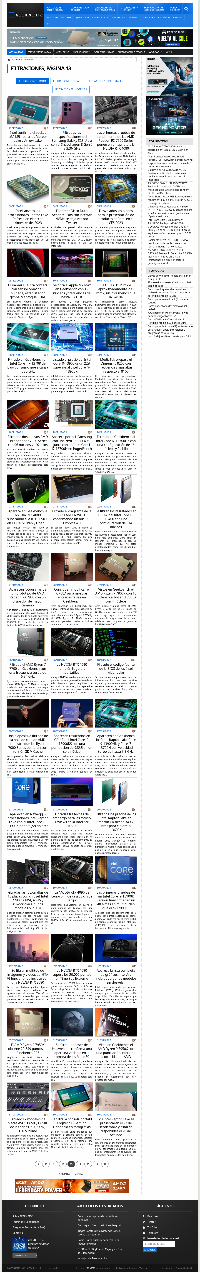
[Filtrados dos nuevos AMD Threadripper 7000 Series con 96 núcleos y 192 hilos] (28, 401)
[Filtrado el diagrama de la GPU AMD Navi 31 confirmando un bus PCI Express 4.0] (72, 475)
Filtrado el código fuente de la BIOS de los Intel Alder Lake (116, 668)
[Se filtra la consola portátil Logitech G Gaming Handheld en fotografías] (72, 1083)
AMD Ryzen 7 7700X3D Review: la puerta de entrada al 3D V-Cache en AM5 (168, 150)
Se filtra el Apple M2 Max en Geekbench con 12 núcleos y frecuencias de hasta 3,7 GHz (72, 291)
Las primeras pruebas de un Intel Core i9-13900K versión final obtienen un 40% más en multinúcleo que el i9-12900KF (116, 900)
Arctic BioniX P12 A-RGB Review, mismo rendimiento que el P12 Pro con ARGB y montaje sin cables (170, 200)
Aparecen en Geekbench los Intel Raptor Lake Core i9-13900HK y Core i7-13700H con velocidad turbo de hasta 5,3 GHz (116, 744)
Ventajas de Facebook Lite (92, 1258)
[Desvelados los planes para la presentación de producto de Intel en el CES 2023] (116, 175)
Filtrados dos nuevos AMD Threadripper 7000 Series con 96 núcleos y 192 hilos (28, 441)
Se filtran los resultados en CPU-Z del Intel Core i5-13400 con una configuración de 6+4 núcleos (115, 519)
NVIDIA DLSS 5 (62, 52)
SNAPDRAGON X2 (81, 52)
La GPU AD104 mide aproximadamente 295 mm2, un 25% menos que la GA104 (115, 291)
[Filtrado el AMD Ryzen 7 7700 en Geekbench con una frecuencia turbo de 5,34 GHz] (28, 628)
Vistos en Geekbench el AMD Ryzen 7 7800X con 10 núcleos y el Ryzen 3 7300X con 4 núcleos (115, 595)
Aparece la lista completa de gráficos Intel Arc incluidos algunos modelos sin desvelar (115, 976)
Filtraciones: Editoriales (105, 81)
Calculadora (105, 8)
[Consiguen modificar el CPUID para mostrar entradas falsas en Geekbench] (72, 553)
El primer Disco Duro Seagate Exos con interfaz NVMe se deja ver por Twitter (72, 217)
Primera (65, 1174)
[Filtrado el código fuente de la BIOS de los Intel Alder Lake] (116, 628)
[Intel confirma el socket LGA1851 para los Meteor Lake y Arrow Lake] (28, 97)
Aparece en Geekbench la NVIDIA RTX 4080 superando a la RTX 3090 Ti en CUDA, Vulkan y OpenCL (27, 517)
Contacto (17, 1233)
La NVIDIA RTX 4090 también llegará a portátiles (72, 668)
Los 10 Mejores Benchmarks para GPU (169, 336)
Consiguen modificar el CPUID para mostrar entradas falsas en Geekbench (72, 595)
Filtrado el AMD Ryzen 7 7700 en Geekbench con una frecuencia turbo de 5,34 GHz (27, 670)
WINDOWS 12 (155, 52)
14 (79, 1164)
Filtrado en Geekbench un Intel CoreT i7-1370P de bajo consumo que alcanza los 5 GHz (27, 365)
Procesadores (51, 17)
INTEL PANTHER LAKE (104, 52)
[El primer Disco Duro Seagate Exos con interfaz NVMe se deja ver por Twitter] (72, 175)
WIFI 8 (169, 52)
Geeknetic (15, 59)
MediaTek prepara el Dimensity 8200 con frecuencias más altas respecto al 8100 (115, 365)
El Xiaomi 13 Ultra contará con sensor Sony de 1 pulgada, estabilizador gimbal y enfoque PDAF (28, 291)
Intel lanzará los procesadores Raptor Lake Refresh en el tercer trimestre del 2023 (28, 217)
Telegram (152, 1233)
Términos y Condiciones (25, 1222)
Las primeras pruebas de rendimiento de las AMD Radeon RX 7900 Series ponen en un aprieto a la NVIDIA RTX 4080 (116, 140)
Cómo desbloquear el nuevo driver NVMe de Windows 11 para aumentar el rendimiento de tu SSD (169, 292)
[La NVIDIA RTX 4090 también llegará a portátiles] (72, 628)
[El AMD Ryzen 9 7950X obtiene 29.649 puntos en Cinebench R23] (28, 1009)
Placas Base (66, 17)
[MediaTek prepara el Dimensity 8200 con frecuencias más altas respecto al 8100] (116, 323)
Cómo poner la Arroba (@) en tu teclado (170, 326)
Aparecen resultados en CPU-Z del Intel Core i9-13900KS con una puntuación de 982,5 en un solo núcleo (71, 744)
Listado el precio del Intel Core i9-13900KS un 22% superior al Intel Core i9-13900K (72, 365)
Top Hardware (154, 8)
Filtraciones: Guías (66, 81)
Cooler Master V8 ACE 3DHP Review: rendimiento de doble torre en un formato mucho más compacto (168, 243)
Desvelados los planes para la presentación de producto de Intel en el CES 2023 (116, 217)
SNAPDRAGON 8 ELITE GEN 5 (131, 52)
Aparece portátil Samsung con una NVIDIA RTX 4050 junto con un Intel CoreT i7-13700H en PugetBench (72, 443)
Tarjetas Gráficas (81, 17)
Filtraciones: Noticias (71, 89)
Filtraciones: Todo (32, 81)
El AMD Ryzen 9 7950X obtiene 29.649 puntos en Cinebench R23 (28, 1049)
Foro (175, 8)
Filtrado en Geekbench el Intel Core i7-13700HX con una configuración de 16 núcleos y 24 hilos (116, 443)
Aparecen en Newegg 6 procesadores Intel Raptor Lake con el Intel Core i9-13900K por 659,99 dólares (27, 820)
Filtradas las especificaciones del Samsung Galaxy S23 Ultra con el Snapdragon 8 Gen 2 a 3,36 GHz (71, 140)
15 (88, 1164)
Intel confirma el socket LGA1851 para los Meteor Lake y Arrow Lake (27, 136)
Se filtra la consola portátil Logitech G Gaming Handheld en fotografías (72, 1123)
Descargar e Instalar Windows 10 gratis (100, 1225)
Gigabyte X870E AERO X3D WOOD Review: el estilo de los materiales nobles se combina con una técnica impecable (167, 174)
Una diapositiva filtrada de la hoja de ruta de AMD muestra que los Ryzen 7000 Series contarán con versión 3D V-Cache (28, 744)
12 (63, 1164)
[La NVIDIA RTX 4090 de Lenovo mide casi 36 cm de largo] (72, 856)
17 (105, 1164)
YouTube (152, 1227)
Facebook (152, 1216)
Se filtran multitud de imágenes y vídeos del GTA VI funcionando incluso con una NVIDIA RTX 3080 (27, 976)
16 (96, 1164)
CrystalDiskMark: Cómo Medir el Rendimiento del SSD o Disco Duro (167, 321)
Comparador (80, 8)
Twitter (151, 1222)
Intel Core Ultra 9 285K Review (165, 220)
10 (46, 1164)
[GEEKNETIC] (26, 15)
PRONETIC (90, 1268)
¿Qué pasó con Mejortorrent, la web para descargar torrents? (168, 314)
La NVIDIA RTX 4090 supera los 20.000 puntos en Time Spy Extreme (71, 974)
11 (54, 1164)
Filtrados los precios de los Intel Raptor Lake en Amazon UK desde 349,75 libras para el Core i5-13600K (116, 822)
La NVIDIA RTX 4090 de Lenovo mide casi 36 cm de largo (71, 896)
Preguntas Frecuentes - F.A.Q (28, 1227)
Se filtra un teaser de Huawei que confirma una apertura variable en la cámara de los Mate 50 (72, 1051)
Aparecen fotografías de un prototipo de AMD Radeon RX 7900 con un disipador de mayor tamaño (27, 597)
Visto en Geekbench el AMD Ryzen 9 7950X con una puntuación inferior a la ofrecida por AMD (115, 1051)
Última (79, 1174)
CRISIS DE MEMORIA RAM (39, 52)
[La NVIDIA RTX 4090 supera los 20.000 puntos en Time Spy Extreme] (72, 934)
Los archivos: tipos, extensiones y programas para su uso (166, 331)
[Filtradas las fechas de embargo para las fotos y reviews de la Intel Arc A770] (72, 778)
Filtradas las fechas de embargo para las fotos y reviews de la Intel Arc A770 (71, 820)
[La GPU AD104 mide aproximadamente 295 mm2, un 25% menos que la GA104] (116, 249)
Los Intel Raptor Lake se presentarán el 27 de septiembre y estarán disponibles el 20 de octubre (116, 1127)
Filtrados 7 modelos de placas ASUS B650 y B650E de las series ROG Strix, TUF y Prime (28, 1125)
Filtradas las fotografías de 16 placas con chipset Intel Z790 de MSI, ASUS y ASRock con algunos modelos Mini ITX (27, 900)
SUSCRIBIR (150, 1249)
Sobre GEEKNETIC (22, 1216)
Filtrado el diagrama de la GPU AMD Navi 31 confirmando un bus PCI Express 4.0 (71, 517)
